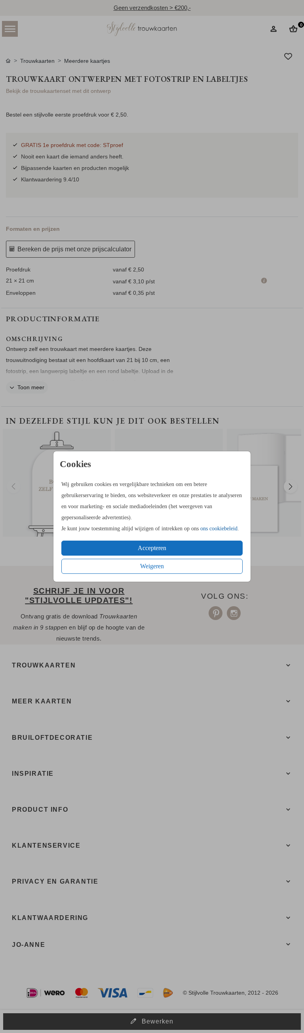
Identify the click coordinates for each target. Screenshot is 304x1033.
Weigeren (152, 566)
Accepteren (152, 548)
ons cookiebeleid (219, 529)
